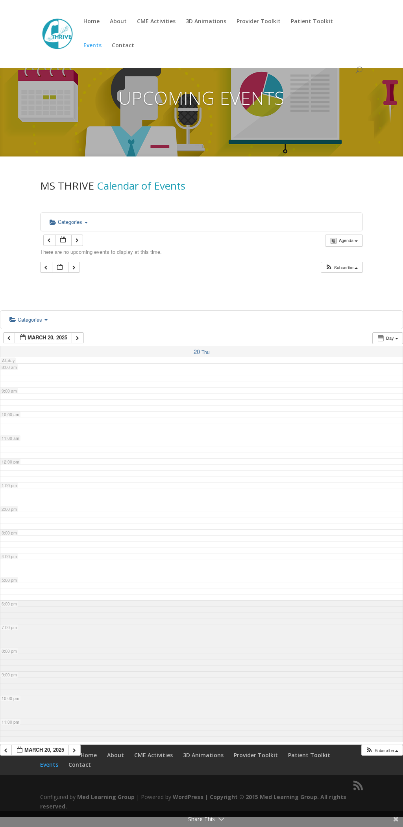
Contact (123, 46)
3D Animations (206, 22)
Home (91, 22)
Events (92, 46)
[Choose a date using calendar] (63, 240)
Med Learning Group (106, 797)
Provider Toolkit (259, 22)
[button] (341, 267)
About (118, 22)
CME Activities (156, 22)
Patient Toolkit (312, 22)
